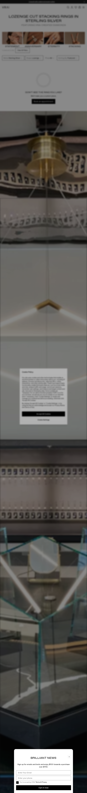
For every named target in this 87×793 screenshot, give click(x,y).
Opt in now (43, 787)
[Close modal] (43, 396)
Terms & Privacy (41, 782)
